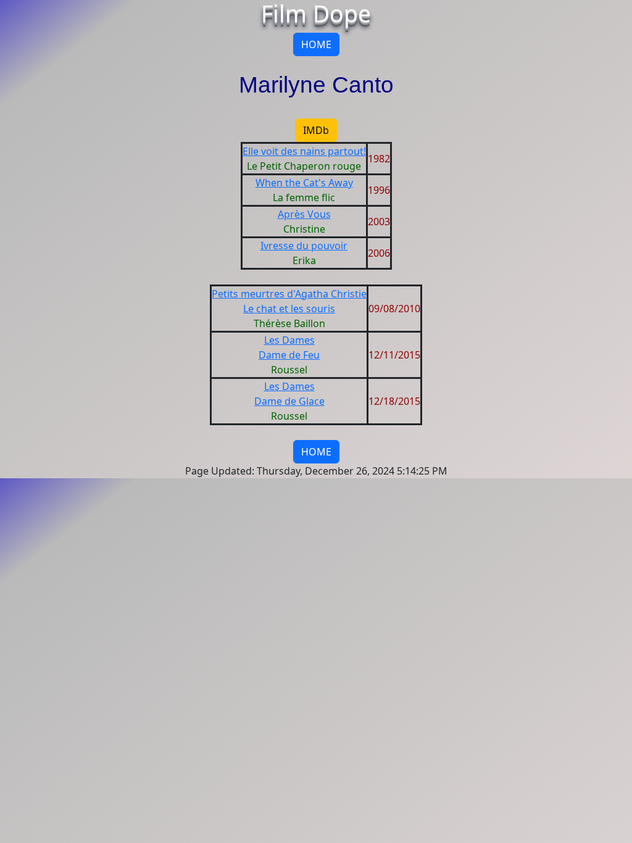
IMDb (316, 130)
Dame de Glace (289, 401)
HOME (316, 44)
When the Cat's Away (304, 182)
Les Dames (289, 340)
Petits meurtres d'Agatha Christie (289, 294)
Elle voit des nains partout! (304, 151)
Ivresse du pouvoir (303, 245)
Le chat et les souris (289, 308)
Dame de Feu (289, 355)
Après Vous (304, 214)
